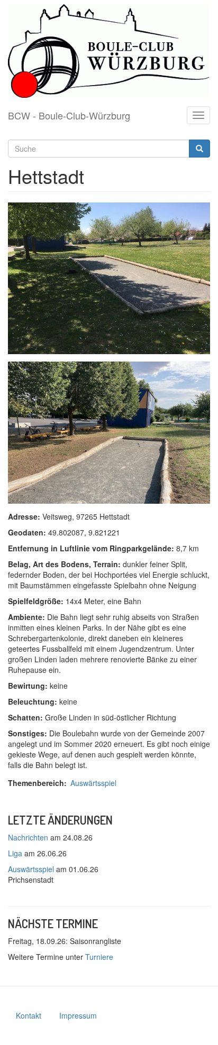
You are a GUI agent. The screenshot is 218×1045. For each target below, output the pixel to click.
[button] (109, 278)
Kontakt (28, 1015)
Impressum (78, 1015)
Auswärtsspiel (93, 783)
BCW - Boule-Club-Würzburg (69, 115)
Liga (15, 853)
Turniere (99, 956)
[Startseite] (108, 51)
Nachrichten (28, 837)
